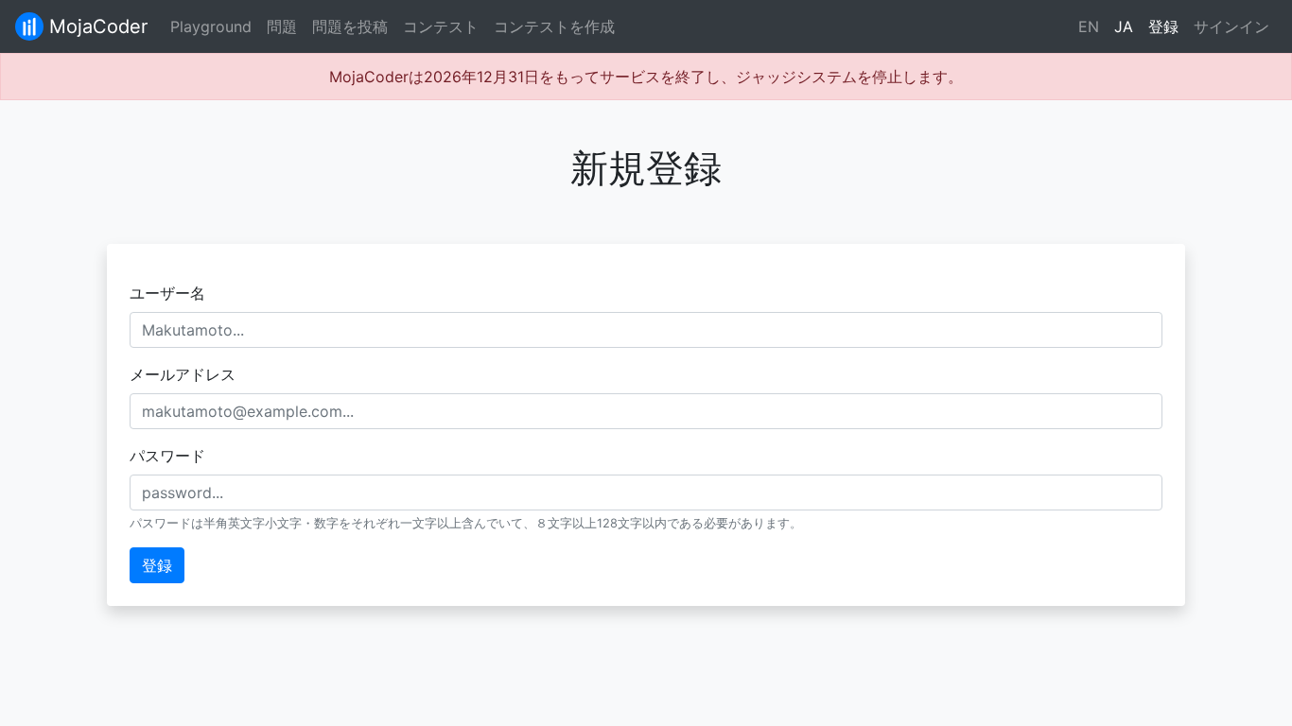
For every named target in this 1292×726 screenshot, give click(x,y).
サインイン (1231, 26)
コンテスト (441, 26)
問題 (282, 26)
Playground (211, 26)
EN (1088, 26)
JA (1123, 26)
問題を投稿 (350, 26)
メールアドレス (183, 374)
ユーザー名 (167, 293)
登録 (1163, 26)
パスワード (167, 455)
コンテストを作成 (554, 26)
